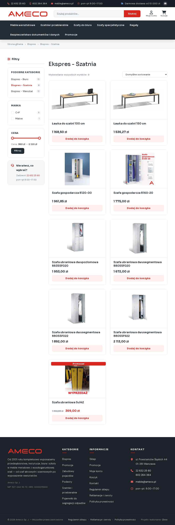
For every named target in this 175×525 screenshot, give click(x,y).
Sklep (93, 459)
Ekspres (31, 44)
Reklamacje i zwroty (101, 495)
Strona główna (15, 44)
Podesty (67, 481)
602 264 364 (39, 3)
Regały (134, 25)
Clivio (164, 519)
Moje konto (96, 471)
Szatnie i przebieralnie (54, 25)
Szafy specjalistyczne (110, 25)
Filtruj (17, 150)
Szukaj (132, 13)
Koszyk (93, 477)
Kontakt (94, 483)
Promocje (71, 34)
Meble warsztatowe (22, 25)
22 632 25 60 (17, 3)
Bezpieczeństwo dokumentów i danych (34, 34)
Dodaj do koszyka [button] (77, 138)
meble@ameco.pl (63, 3)
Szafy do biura (83, 25)
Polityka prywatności (102, 501)
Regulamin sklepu (99, 489)
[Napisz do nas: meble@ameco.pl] (165, 3)
